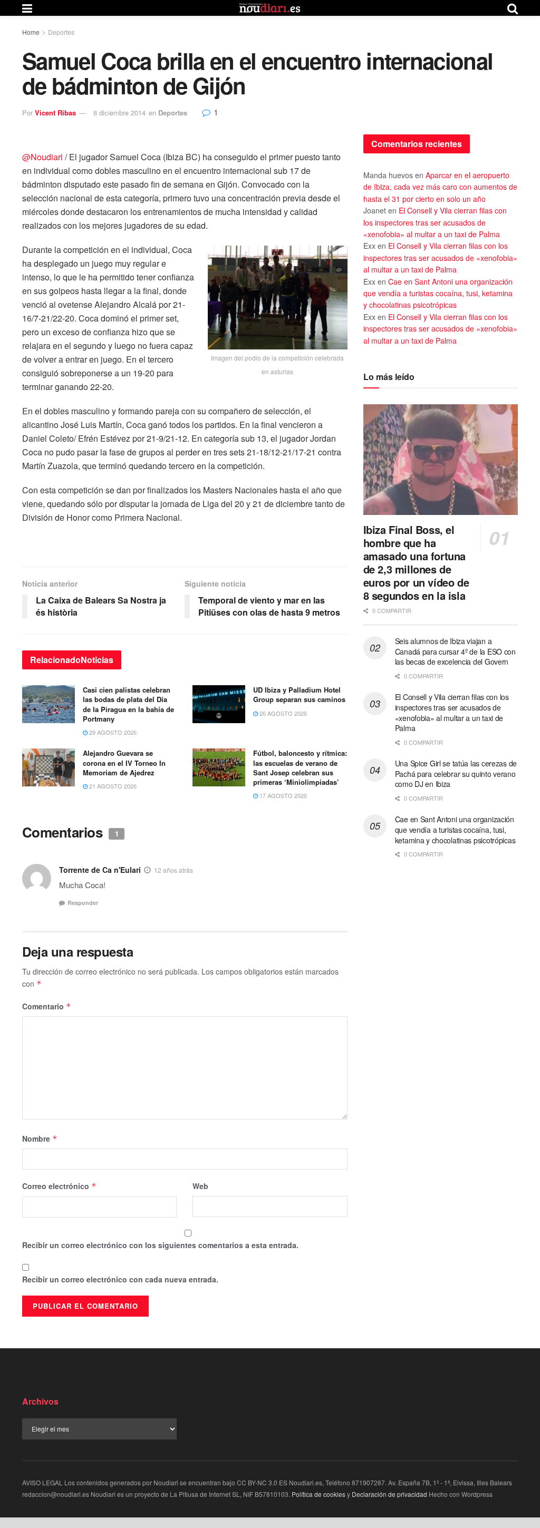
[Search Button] (512, 8)
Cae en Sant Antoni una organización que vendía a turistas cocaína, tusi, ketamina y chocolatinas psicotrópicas (438, 293)
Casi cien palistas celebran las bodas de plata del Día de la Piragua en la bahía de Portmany (128, 704)
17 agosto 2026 (282, 795)
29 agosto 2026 (112, 732)
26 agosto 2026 (282, 713)
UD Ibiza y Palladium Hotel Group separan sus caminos (299, 694)
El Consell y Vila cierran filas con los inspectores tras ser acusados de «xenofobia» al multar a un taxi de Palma (435, 222)
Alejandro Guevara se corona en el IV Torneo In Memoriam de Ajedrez (124, 762)
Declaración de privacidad (389, 1494)
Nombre (39, 1138)
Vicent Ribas (55, 113)
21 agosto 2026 (112, 786)
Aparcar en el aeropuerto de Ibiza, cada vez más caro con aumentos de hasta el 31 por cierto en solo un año (440, 187)
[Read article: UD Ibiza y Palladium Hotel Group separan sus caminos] (218, 704)
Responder (83, 903)
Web (200, 1186)
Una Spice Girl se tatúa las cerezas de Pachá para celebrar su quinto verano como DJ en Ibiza (456, 773)
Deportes (61, 31)
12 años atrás (173, 869)
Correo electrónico (59, 1186)
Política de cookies (318, 1494)
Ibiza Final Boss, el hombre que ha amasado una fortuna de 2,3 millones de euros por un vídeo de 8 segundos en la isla (416, 562)
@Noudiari (42, 157)
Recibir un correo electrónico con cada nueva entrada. (120, 1279)
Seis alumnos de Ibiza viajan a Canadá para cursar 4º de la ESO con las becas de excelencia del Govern (455, 651)
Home (31, 31)
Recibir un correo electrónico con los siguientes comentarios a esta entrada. (160, 1245)
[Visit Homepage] (270, 8)
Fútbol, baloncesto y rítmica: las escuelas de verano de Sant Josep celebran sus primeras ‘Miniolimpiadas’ (300, 767)
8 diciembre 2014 (119, 113)
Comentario (46, 1006)
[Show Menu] (27, 8)
